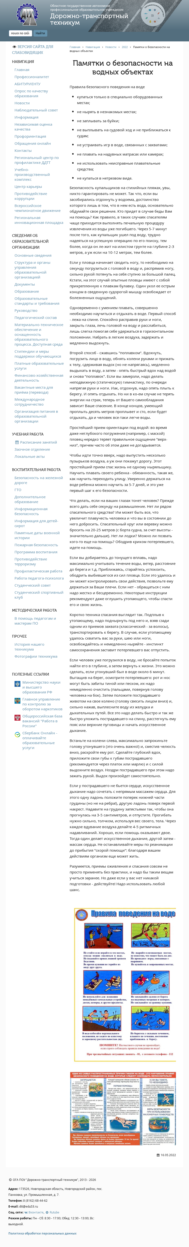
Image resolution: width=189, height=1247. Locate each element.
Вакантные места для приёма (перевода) (34, 390)
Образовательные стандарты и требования (37, 301)
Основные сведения (33, 255)
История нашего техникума (29, 647)
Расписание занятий (38, 442)
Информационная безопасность (31, 511)
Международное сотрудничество (30, 402)
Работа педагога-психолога (39, 578)
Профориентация (30, 136)
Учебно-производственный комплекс (32, 174)
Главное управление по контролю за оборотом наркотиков (42, 704)
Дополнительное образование (30, 499)
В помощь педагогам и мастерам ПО (35, 621)
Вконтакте (36, 1212)
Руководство (26, 310)
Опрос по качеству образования (31, 93)
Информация (26, 117)
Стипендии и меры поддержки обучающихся (38, 354)
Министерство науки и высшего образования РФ (41, 687)
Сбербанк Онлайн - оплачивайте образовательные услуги (39, 740)
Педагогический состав (36, 317)
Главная (22, 69)
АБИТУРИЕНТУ (27, 83)
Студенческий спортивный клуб (39, 595)
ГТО (18, 489)
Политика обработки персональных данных (42, 1233)
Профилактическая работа (38, 571)
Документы (25, 284)
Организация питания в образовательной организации (36, 416)
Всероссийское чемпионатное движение (38, 208)
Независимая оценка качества (33, 127)
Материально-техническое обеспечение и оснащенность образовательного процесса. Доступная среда (39, 334)
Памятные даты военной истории (37, 535)
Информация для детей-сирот (36, 523)
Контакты (23, 150)
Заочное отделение (32, 449)
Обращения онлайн (33, 143)
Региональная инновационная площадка (39, 220)
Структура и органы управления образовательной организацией (32, 269)
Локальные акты (30, 456)
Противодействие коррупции (31, 196)
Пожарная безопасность (36, 544)
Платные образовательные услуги (39, 366)
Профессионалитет (32, 76)
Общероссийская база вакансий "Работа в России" (42, 721)
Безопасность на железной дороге (39, 480)
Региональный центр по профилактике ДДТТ (37, 160)
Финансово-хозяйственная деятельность (39, 378)
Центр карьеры (28, 186)
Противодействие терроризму (31, 561)
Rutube (54, 1212)
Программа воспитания (36, 551)
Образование (27, 291)
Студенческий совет (33, 585)
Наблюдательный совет (36, 110)
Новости (22, 102)
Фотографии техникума (36, 656)
